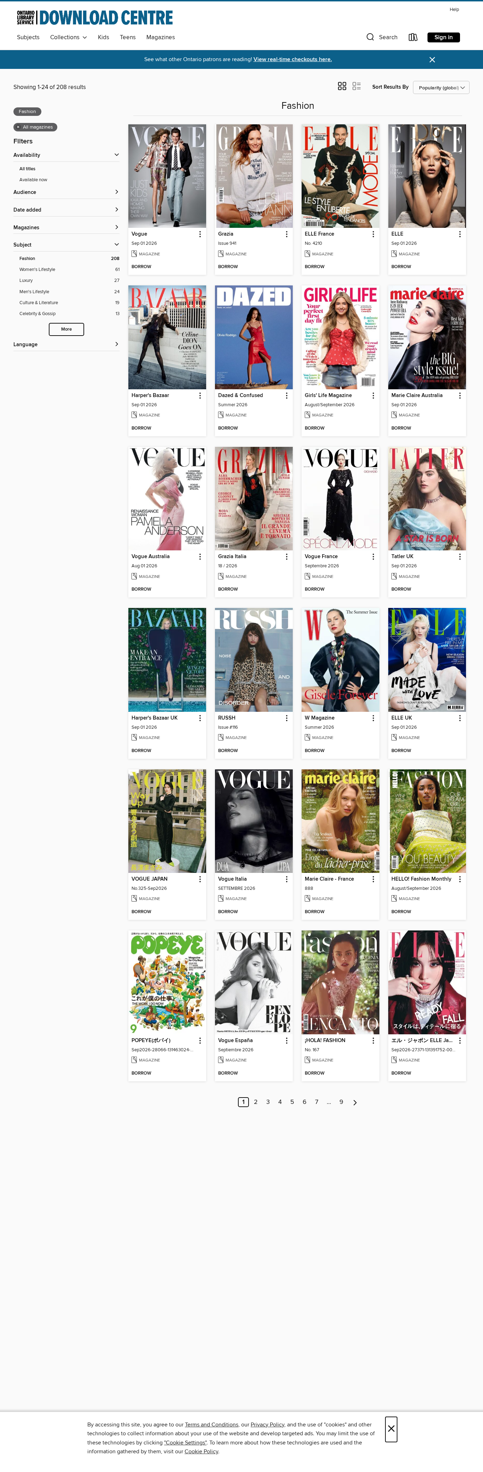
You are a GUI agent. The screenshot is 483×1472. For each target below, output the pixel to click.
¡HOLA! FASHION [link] (325, 1041)
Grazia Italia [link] (232, 557)
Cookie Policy (201, 1451)
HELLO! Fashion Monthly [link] (421, 879)
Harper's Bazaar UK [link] (155, 718)
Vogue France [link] (321, 557)
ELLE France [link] (319, 234)
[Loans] (413, 39)
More (66, 329)
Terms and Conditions (211, 1424)
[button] (381, 39)
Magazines (160, 37)
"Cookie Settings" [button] (185, 1442)
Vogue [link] (139, 234)
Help (454, 9)
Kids (103, 37)
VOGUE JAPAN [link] (150, 879)
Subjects (28, 37)
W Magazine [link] (319, 718)
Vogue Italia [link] (232, 879)
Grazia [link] (225, 234)
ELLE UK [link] (401, 718)
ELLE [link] (397, 234)
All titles (27, 169)
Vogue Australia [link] (151, 557)
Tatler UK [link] (402, 557)
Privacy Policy (267, 1424)
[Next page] (355, 1102)
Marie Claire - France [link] (329, 879)
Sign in (444, 37)
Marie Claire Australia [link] (417, 395)
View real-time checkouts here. (293, 59)
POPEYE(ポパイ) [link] (151, 1041)
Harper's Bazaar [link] (150, 395)
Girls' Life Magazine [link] (328, 395)
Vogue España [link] (235, 1041)
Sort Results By (390, 87)
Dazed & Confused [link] (240, 395)
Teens (128, 37)
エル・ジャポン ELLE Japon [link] (423, 1041)
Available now (33, 180)
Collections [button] (66, 37)
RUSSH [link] (226, 718)
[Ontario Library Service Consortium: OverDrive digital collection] (95, 17)
